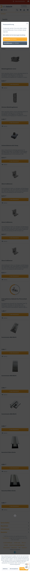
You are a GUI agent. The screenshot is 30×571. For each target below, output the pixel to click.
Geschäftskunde (11, 43)
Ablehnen (5, 568)
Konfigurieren (23, 568)
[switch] (26, 567)
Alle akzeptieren (14, 568)
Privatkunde (10, 39)
